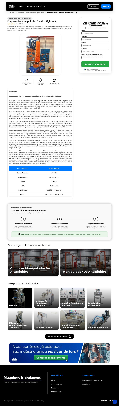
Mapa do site (56, 392)
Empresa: (84, 48)
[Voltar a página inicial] (11, 6)
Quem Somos (30, 6)
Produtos (41, 6)
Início (21, 6)
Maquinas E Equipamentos (92, 380)
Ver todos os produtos (57, 336)
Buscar (93, 6)
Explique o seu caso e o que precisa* (92, 54)
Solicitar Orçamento (95, 64)
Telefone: (84, 36)
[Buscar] (89, 6)
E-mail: (83, 42)
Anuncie (106, 6)
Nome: (83, 30)
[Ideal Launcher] (59, 353)
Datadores (86, 384)
